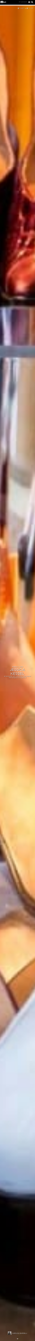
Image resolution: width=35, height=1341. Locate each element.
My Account (23, 2)
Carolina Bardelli (19, 1333)
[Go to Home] (3, 2)
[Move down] (17, 1339)
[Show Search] (31, 2)
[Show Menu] (28, 2)
